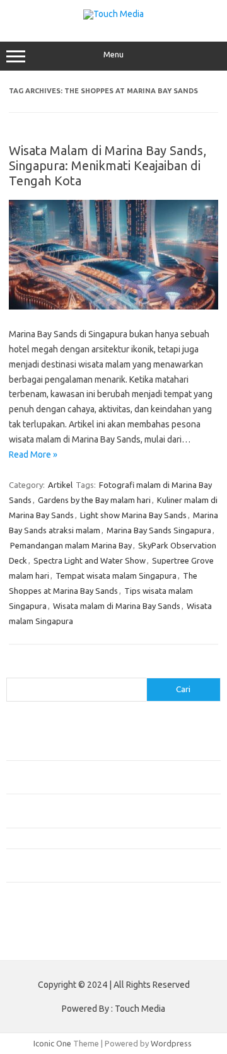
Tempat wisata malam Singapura (116, 575)
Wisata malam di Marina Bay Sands (116, 605)
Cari (13, 670)
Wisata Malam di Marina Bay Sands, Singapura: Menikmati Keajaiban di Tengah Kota (107, 165)
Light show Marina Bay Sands (133, 515)
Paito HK (22, 941)
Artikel (60, 484)
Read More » (33, 454)
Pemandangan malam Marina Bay (71, 545)
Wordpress (171, 1043)
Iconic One (52, 1043)
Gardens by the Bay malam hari (94, 499)
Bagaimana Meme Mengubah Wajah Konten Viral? (96, 837)
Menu (113, 54)
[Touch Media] (113, 14)
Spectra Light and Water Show (89, 560)
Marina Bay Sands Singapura (159, 530)
